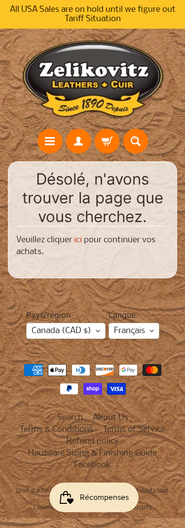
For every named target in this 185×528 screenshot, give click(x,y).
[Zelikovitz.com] (93, 78)
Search (70, 417)
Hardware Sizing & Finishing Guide (92, 453)
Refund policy (93, 441)
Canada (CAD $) (61, 331)
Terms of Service (134, 429)
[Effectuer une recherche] (135, 141)
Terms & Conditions (56, 429)
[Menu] (49, 141)
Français (129, 331)
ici (78, 240)
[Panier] (107, 141)
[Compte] (78, 141)
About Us (110, 417)
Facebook (92, 465)
